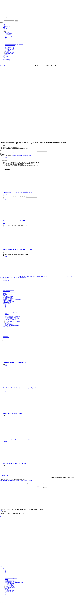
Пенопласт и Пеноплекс (10, 45)
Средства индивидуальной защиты (10, 330)
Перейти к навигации (4, 0)
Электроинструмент (9, 53)
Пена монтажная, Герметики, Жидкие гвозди (14, 44)
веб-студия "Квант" (44, 483)
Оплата (5, 480)
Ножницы (7, 314)
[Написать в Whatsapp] (37, 516)
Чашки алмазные (8, 323)
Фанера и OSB (8, 51)
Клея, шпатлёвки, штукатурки (11, 39)
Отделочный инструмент (8, 296)
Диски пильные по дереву (19, 65)
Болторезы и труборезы (9, 304)
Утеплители (7, 50)
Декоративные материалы (8, 285)
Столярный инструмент (7, 332)
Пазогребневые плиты (9, 41)
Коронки (7, 309)
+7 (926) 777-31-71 (6, 18)
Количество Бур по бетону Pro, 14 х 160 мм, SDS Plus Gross (14, 196)
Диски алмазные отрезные (10, 306)
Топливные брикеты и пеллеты (9, 335)
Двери (4, 284)
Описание (5, 157)
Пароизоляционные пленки (10, 43)
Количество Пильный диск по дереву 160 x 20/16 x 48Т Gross (15, 225)
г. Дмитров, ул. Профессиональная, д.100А (11, 60)
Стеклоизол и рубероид (9, 48)
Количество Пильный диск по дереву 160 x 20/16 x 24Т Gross (15, 254)
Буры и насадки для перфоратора (11, 305)
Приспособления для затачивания (11, 317)
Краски (6, 40)
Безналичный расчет (12, 480)
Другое (6, 54)
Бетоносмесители (8, 33)
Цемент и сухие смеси (9, 52)
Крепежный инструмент (7, 294)
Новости (26, 480)
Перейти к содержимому (14, 0)
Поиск (38, 486)
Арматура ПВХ (8, 32)
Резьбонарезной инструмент (10, 319)
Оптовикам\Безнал (6, 26)
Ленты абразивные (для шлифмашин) (12, 312)
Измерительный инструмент (8, 289)
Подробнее (5, 441)
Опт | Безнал (5, 56)
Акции (4, 25)
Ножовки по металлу (9, 315)
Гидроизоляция (8, 34)
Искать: (31, 487)
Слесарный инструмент (7, 329)
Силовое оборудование (7, 328)
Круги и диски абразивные (10, 310)
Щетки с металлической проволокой (12, 325)
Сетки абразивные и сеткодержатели (12, 321)
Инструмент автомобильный (8, 290)
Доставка (4, 27)
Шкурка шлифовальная (9, 324)
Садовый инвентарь (7, 326)
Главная (4, 24)
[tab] (38, 157)
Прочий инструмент (7, 302)
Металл (4, 295)
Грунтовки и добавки (9, 36)
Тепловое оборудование (10, 49)
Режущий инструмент (8, 65)
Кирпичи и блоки (8, 38)
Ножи (6, 313)
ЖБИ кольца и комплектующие (11, 37)
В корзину (2, 154)
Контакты (5, 28)
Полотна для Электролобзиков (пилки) (12, 316)
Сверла (6, 320)
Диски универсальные (9, 308)
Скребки (6, 322)
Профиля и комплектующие (10, 46)
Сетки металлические (9, 47)
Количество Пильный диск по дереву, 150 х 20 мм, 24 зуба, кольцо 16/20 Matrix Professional (18, 151)
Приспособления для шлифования (12, 318)
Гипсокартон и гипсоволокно (11, 35)
